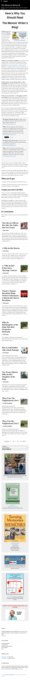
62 (17, 441)
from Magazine (19, 40)
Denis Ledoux (6, 230)
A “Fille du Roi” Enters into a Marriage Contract (9, 268)
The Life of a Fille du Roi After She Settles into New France (10, 225)
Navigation (6, 1)
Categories (4, 446)
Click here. (21, 668)
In (2, 658)
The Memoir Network (10, 5)
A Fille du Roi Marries (11, 248)
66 (21, 441)
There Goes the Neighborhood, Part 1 (10, 422)
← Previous (6, 441)
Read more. (3, 635)
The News (5, 658)
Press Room (3, 656)
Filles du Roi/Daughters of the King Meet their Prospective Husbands (10, 327)
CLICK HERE (9, 596)
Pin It (11, 137)
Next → (24, 441)
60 (13, 441)
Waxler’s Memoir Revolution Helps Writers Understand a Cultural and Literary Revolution (10, 295)
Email (2, 649)
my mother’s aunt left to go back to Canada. (16, 65)
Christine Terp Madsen (7, 403)
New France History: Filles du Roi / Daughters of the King (10, 375)
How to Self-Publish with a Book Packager (10, 348)
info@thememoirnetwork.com (9, 124)
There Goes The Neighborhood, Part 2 (10, 399)
